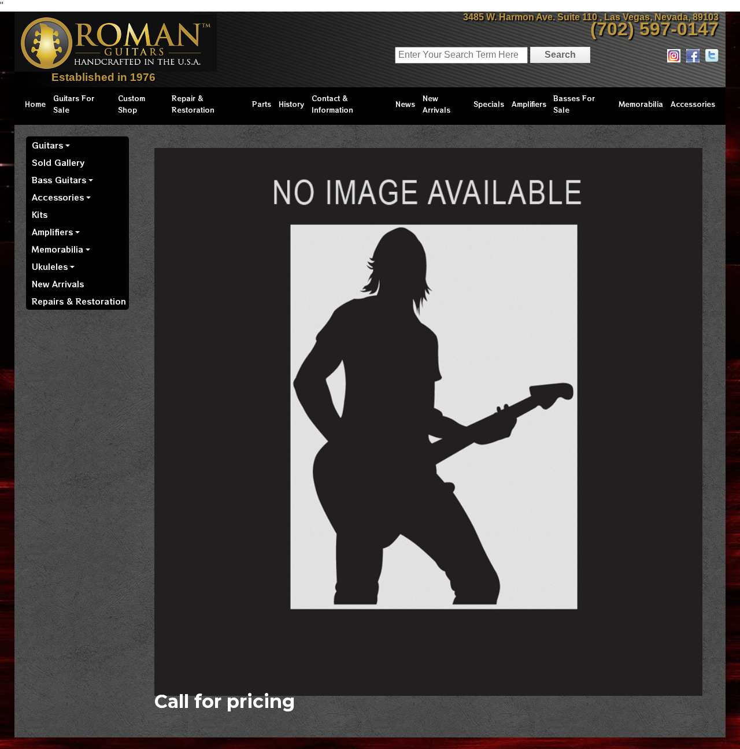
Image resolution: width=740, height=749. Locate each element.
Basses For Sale (574, 103)
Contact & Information (332, 103)
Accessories (693, 104)
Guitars (47, 145)
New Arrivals (436, 103)
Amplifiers (529, 104)
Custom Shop (131, 103)
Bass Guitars (59, 180)
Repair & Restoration (193, 103)
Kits (39, 214)
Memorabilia (641, 104)
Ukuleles (50, 266)
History (291, 104)
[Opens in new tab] (673, 55)
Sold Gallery (58, 162)
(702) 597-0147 (654, 28)
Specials (488, 104)
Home (35, 104)
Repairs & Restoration (79, 301)
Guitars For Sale (73, 103)
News (405, 104)
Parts (261, 104)
